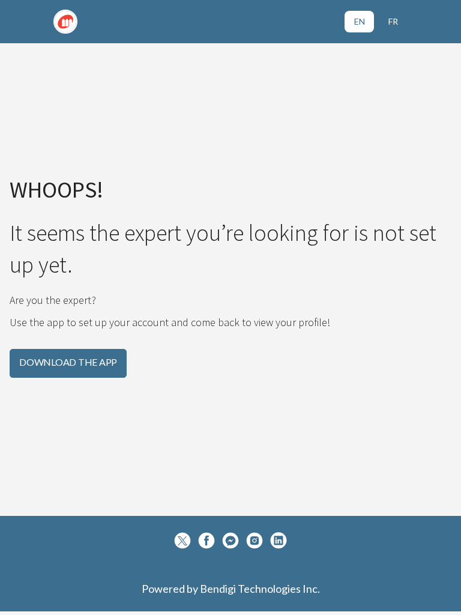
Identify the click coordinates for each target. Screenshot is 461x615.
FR (393, 21)
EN (359, 21)
